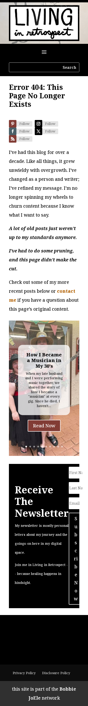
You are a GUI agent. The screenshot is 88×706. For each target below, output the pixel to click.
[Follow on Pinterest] (12, 124)
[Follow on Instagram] (38, 124)
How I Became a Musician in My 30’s (44, 360)
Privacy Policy (24, 673)
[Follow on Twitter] (38, 131)
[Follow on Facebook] (12, 131)
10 (62, 446)
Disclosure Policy (56, 673)
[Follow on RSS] (12, 139)
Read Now (44, 425)
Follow (24, 123)
